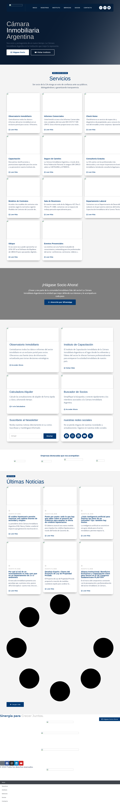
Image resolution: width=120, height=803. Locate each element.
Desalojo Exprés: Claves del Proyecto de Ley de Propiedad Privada (58, 573)
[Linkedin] (109, 7)
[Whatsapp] (100, 7)
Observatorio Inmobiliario (20, 116)
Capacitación (14, 159)
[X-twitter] (90, 436)
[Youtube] (84, 436)
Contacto (88, 8)
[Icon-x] (2, 763)
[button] (15, 704)
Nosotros (45, 8)
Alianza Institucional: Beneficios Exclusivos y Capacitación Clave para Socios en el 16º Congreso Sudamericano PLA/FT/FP (95, 574)
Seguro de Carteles (52, 159)
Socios (77, 8)
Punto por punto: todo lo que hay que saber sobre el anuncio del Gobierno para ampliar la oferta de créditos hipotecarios (59, 519)
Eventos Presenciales (53, 244)
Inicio (35, 8)
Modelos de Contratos (18, 201)
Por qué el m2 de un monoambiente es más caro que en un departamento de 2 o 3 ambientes (23, 574)
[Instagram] (105, 7)
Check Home (92, 116)
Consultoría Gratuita (95, 159)
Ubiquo (12, 244)
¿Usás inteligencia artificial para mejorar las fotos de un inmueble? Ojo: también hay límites (95, 519)
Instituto (56, 8)
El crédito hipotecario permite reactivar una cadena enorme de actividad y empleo (23, 518)
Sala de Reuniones (52, 201)
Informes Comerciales (54, 116)
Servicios (67, 8)
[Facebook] (66, 436)
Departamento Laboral (96, 201)
